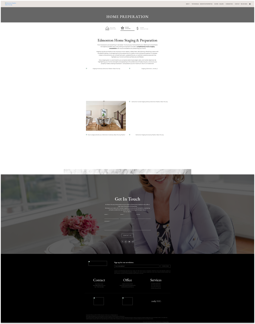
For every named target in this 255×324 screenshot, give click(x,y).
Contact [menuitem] (237, 3)
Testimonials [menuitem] (195, 3)
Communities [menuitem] (229, 3)
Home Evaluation (144, 28)
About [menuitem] (188, 3)
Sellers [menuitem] (221, 3)
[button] (112, 28)
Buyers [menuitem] (216, 3)
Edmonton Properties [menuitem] (206, 3)
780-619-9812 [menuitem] (244, 3)
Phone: (138, 214)
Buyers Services (156, 284)
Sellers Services (113, 28)
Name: (106, 214)
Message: (107, 221)
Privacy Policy (166, 321)
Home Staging (128, 28)
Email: (122, 214)
